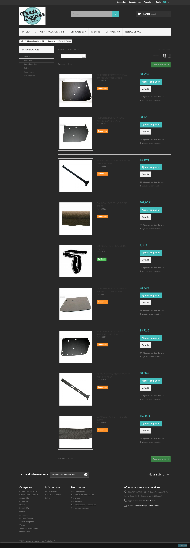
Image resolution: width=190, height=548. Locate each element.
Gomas (22, 512)
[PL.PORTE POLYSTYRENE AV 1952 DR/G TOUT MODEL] (75, 90)
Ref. (98, 81)
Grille (164, 57)
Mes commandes (78, 491)
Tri (59, 56)
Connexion (121, 2)
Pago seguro (29, 72)
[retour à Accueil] (22, 41)
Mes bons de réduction (80, 508)
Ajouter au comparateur (151, 100)
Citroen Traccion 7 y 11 (50, 31)
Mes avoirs (75, 498)
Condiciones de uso (31, 64)
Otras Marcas (24, 532)
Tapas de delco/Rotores (28, 528)
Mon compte (78, 487)
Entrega (27, 56)
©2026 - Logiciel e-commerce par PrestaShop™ (37, 541)
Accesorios (23, 515)
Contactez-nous (135, 2)
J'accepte (183, 545)
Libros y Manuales (26, 518)
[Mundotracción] (43, 16)
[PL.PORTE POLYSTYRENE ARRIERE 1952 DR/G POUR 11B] (75, 133)
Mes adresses (76, 501)
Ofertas (22, 525)
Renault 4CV (133, 31)
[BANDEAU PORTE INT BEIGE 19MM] (75, 218)
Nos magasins (29, 76)
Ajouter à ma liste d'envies (153, 97)
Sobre (26, 68)
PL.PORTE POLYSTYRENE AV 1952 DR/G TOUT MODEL (112, 76)
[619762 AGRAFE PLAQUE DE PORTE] (75, 261)
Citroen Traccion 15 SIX (28, 495)
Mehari (95, 31)
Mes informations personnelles (83, 505)
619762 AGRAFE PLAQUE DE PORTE (111, 247)
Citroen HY (113, 31)
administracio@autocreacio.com (147, 506)
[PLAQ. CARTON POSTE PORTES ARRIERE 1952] (75, 176)
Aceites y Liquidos (26, 522)
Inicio (26, 31)
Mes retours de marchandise (82, 495)
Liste (169, 57)
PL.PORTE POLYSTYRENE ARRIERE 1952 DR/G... (110, 119)
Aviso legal (28, 60)
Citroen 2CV (78, 31)
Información (30, 49)
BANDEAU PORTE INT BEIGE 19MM (112, 204)
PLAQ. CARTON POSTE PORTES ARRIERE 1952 (113, 162)
